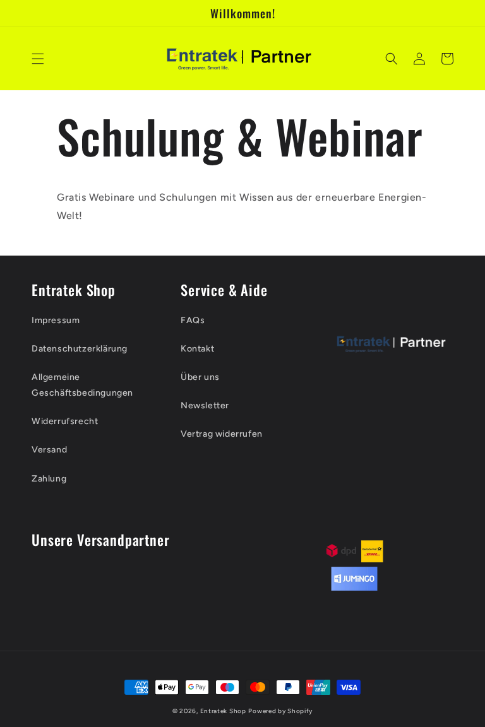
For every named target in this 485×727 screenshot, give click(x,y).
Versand (49, 449)
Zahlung (49, 478)
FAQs (193, 320)
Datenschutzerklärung (80, 348)
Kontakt (197, 348)
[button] (38, 59)
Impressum (56, 320)
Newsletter (205, 405)
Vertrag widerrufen (222, 434)
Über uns (200, 377)
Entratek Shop (223, 711)
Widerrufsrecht (65, 421)
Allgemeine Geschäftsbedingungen (82, 385)
